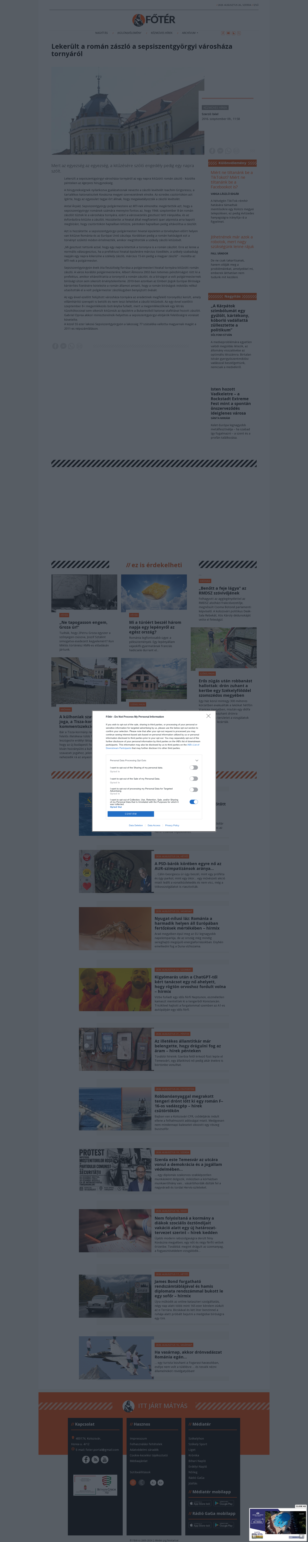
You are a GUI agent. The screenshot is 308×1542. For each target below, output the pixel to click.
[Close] (209, 717)
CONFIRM (131, 814)
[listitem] (154, 760)
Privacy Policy (172, 825)
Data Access (154, 825)
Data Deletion (136, 825)
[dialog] (154, 771)
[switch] (194, 767)
